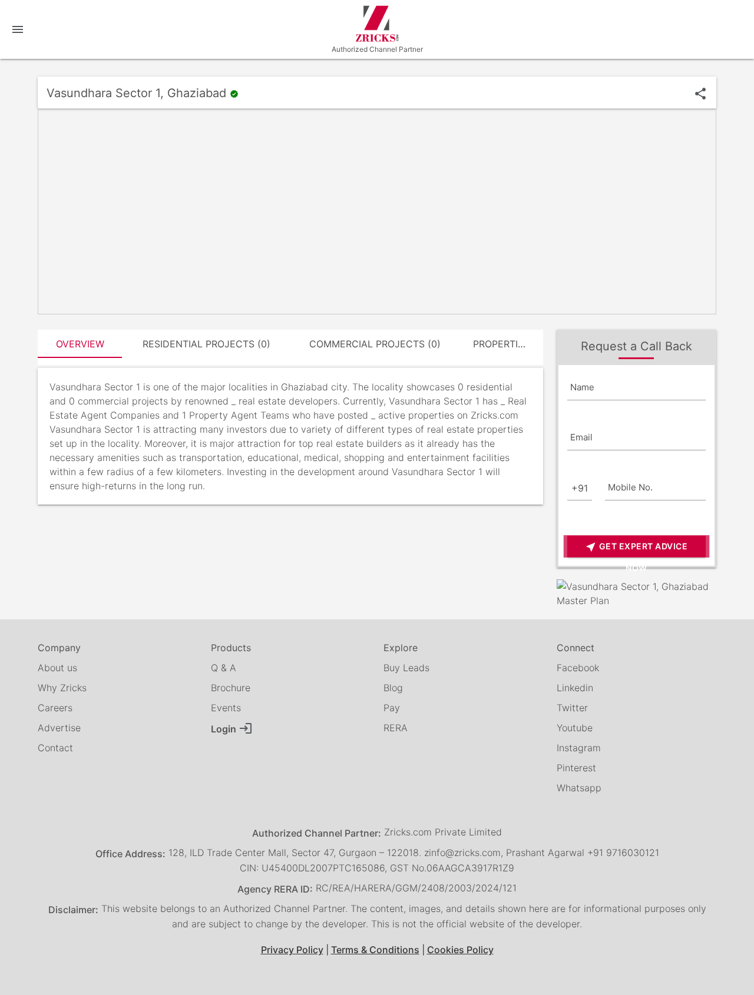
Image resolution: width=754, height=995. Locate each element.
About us (57, 668)
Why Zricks (62, 688)
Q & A (223, 668)
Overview (80, 344)
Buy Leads (406, 668)
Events (226, 708)
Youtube (575, 728)
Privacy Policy (292, 950)
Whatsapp (579, 788)
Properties (501, 344)
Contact (55, 748)
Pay (391, 708)
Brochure (230, 688)
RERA (395, 728)
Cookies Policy (460, 950)
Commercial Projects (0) (375, 344)
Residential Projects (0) (206, 344)
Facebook (578, 668)
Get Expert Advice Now (636, 549)
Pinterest (576, 768)
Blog (393, 688)
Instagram (579, 748)
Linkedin (575, 688)
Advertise (59, 728)
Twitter (572, 708)
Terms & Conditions (375, 950)
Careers (55, 708)
